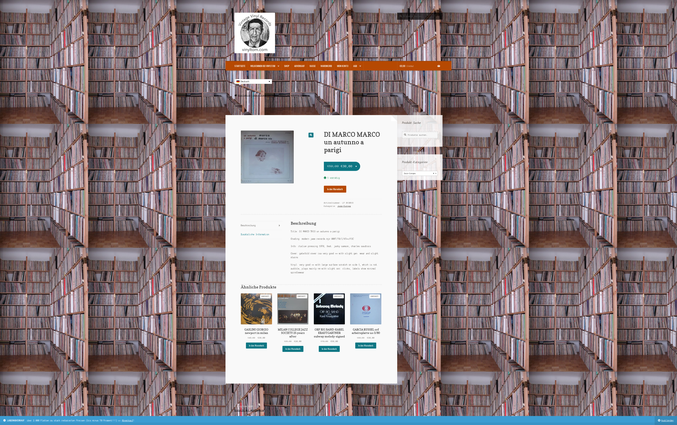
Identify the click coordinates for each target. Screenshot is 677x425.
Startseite (239, 66)
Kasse (313, 66)
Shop (286, 66)
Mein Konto (342, 66)
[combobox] (420, 173)
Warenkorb (326, 66)
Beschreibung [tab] (248, 225)
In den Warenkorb (335, 189)
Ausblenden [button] (667, 420)
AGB (355, 66)
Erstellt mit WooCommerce (249, 410)
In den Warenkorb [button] (256, 345)
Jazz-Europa (259, 95)
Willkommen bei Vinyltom (262, 66)
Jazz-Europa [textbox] (419, 173)
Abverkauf (127, 420)
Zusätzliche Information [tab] (255, 234)
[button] (311, 135)
